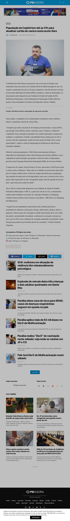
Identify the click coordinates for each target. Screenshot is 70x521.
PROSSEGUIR (35, 517)
